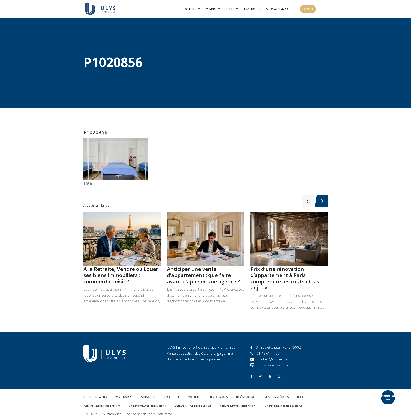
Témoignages (219, 397)
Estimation (147, 397)
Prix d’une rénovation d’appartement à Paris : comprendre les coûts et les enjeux (284, 278)
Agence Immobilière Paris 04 (238, 406)
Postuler (194, 397)
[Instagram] (279, 376)
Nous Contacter (95, 397)
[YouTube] (270, 376)
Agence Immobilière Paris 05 (283, 406)
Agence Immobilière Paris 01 (102, 406)
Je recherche (172, 397)
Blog (300, 397)
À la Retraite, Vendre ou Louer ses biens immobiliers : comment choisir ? (120, 275)
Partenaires (123, 397)
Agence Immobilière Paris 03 (192, 406)
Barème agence (246, 397)
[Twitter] (260, 376)
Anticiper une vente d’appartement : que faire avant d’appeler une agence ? (203, 275)
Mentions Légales (277, 397)
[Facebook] (251, 376)
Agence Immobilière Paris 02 (147, 406)
